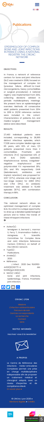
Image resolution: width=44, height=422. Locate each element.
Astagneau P (16, 235)
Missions (22, 304)
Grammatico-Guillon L (29, 232)
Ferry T (13, 232)
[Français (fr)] (34, 9)
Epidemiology (13, 278)
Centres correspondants (22, 313)
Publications (13, 252)
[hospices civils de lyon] (10, 417)
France (25, 278)
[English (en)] (37, 9)
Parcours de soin (22, 310)
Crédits (31, 401)
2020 (9, 258)
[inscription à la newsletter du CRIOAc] (22, 352)
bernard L (26, 229)
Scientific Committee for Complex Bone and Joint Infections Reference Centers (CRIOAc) (23, 239)
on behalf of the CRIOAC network (23, 245)
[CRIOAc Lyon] (8, 6)
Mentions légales (17, 401)
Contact (22, 319)
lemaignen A (13, 229)
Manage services (32, 418)
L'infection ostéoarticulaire (22, 307)
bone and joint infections (23, 276)
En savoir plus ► (14, 389)
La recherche (22, 316)
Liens (22, 322)
